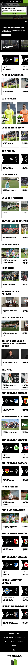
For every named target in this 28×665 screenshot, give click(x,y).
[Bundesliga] (14, 650)
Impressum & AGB (14, 633)
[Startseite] (2, 3)
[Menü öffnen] (25, 1)
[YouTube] (10, 1)
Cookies (12, 641)
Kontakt (20, 641)
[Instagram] (13, 1)
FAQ (6, 641)
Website (14, 645)
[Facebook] (7, 1)
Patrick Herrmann (6, 35)
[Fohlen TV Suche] (17, 1)
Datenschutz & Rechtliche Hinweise (14, 637)
